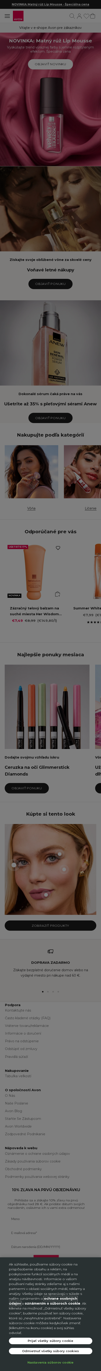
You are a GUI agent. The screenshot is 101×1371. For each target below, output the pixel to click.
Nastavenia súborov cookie (50, 1362)
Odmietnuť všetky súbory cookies (50, 1351)
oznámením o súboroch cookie (52, 1303)
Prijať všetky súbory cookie (51, 1341)
